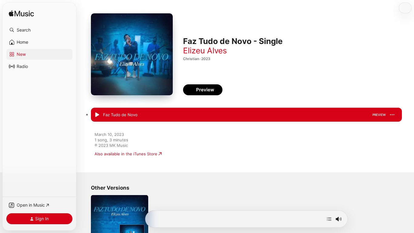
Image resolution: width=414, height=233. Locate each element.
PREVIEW (379, 114)
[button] (39, 30)
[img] (21, 13)
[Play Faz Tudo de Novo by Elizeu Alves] (97, 115)
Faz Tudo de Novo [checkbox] (120, 114)
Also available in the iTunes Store (126, 153)
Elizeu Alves (205, 50)
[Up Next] (329, 219)
